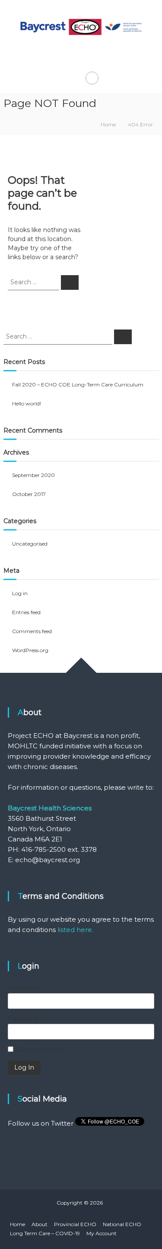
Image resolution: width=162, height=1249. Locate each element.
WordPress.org (30, 650)
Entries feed (26, 612)
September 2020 (33, 475)
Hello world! (26, 403)
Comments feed (32, 631)
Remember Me (37, 1050)
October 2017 (29, 494)
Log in (20, 593)
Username (23, 988)
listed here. (75, 930)
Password (22, 1019)
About (40, 1224)
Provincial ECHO (75, 1224)
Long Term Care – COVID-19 (45, 1233)
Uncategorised (30, 543)
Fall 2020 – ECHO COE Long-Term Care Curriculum (77, 384)
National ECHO (122, 1224)
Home (17, 1224)
